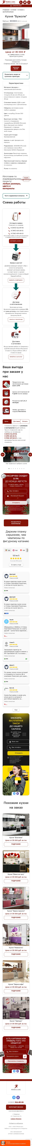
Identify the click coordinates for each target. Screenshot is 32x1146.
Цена (6, 421)
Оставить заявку (16, 241)
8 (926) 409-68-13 (17, 233)
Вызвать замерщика (16, 280)
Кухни (13, 10)
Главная (6, 10)
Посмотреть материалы (16, 522)
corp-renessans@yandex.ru (16, 1111)
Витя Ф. (12, 688)
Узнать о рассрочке (16, 319)
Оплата (24, 421)
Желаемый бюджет (17, 496)
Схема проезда (16, 1119)
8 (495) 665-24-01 (17, 230)
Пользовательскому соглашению (15, 509)
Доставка (16, 421)
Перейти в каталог (16, 356)
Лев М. (12, 619)
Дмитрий (12, 597)
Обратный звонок (16, 1107)
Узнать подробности (26, 178)
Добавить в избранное (16, 1123)
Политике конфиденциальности (15, 508)
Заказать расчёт (16, 68)
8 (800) (16, 1102)
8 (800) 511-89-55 (17, 228)
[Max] (17, 793)
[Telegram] (14, 793)
